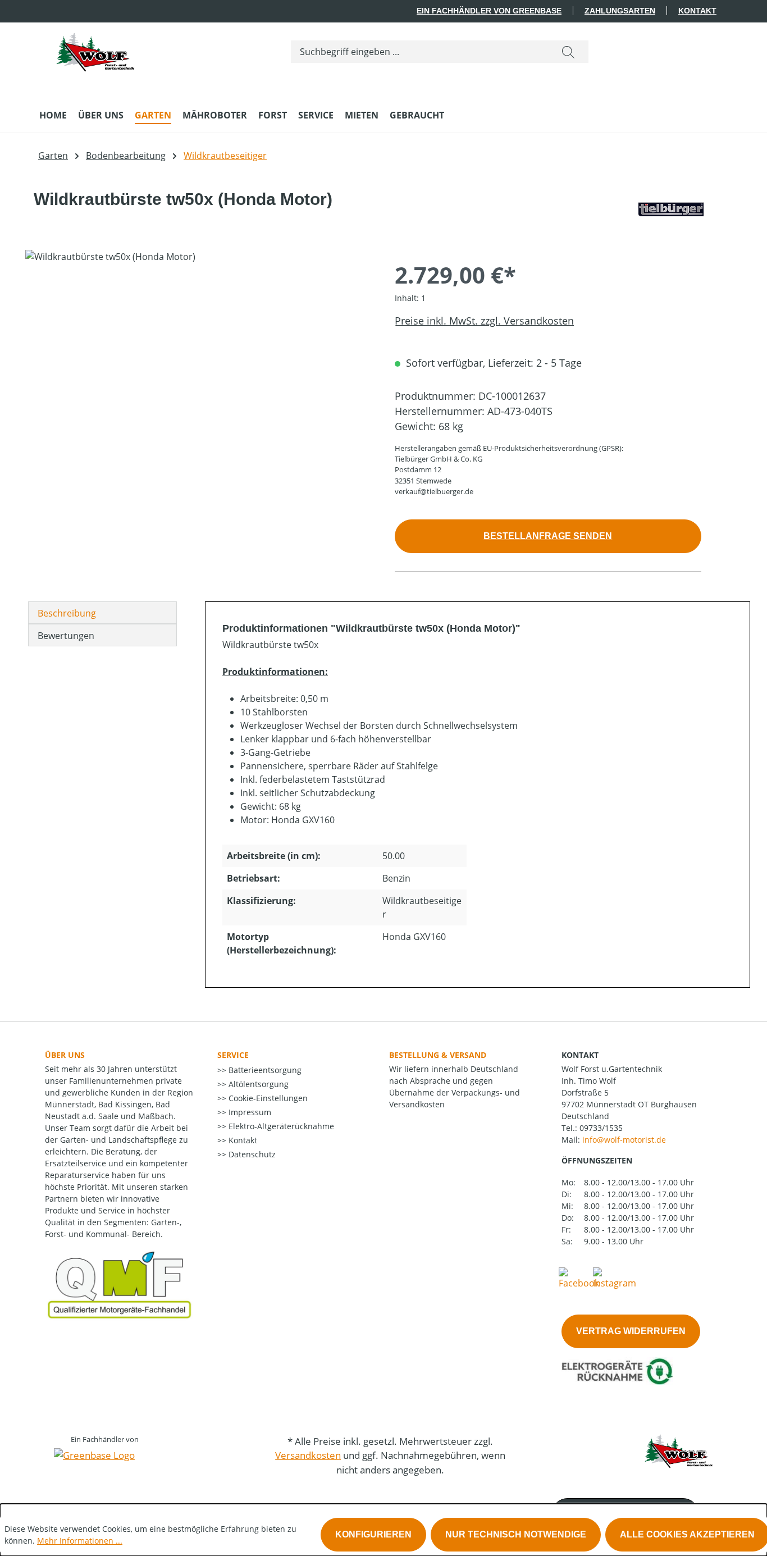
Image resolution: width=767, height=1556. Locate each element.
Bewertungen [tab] (66, 635)
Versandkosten (308, 1455)
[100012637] (198, 370)
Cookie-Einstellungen (267, 1098)
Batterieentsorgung (264, 1070)
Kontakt (697, 10)
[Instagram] (614, 1277)
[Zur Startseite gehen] (95, 49)
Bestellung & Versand (437, 1054)
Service (233, 1054)
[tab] (102, 612)
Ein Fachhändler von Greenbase (489, 10)
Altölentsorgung (257, 1084)
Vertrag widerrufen (631, 1331)
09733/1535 (601, 1127)
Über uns (65, 1054)
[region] (198, 370)
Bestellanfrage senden (547, 536)
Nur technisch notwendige (515, 1534)
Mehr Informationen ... (79, 1540)
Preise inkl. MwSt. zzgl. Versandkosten (484, 320)
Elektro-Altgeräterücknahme (280, 1126)
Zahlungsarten (620, 10)
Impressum (248, 1112)
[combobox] (420, 51)
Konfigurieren (373, 1534)
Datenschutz (251, 1154)
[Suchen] (568, 51)
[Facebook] (579, 1277)
